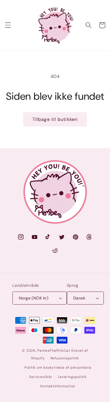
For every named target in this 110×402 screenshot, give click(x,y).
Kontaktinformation (57, 386)
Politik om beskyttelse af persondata (58, 367)
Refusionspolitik (64, 358)
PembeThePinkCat (53, 350)
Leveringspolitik (72, 377)
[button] (7, 25)
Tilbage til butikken (55, 119)
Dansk (79, 298)
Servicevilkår (40, 377)
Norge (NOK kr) (33, 298)
